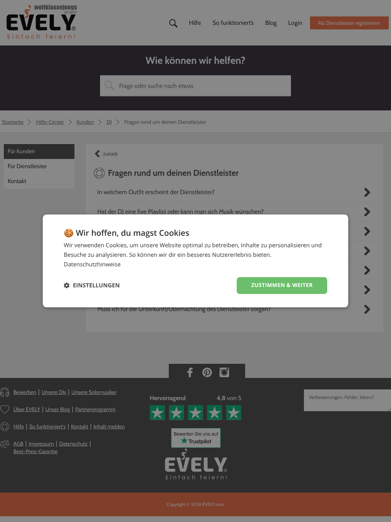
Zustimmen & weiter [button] (282, 285)
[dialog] (195, 260)
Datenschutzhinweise (92, 264)
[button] (92, 285)
